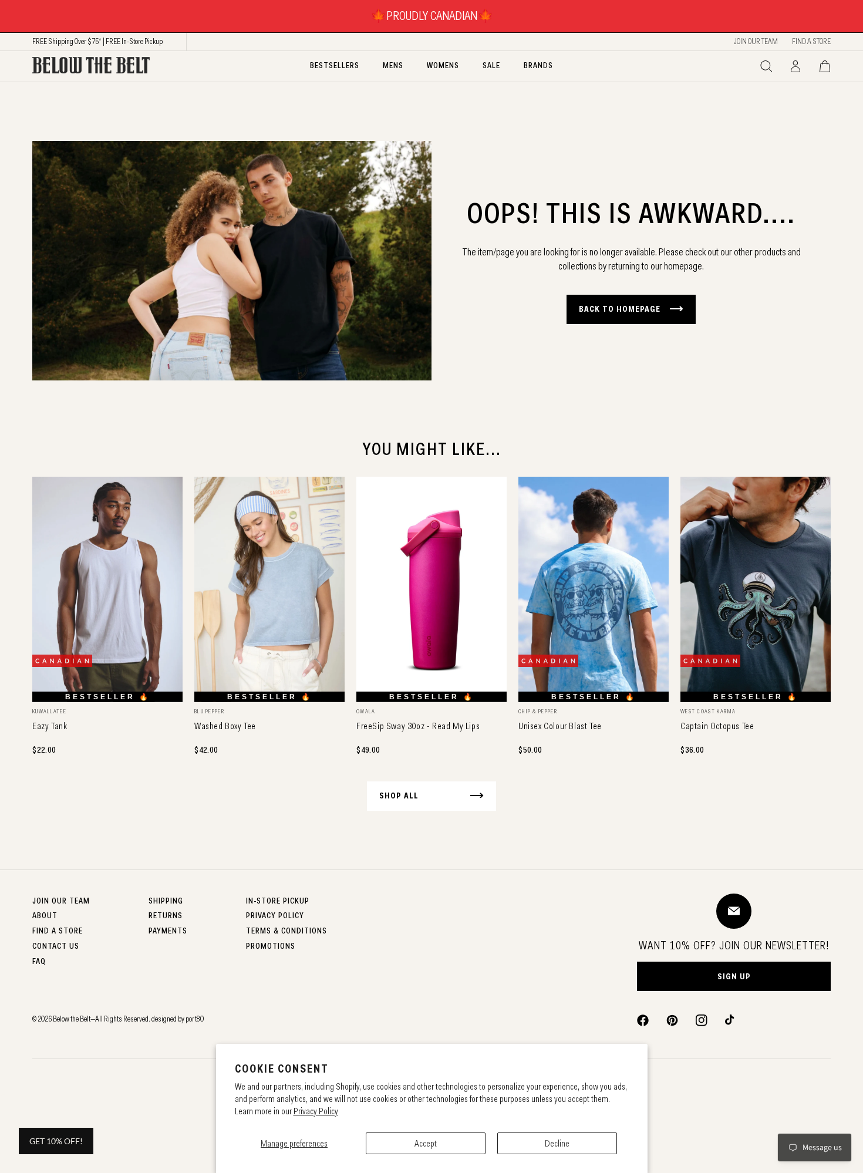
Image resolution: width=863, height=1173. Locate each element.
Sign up (734, 976)
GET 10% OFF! (56, 1141)
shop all (399, 795)
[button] (766, 66)
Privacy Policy (316, 1111)
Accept (425, 1143)
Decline (557, 1143)
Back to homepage (619, 309)
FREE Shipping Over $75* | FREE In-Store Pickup (97, 41)
